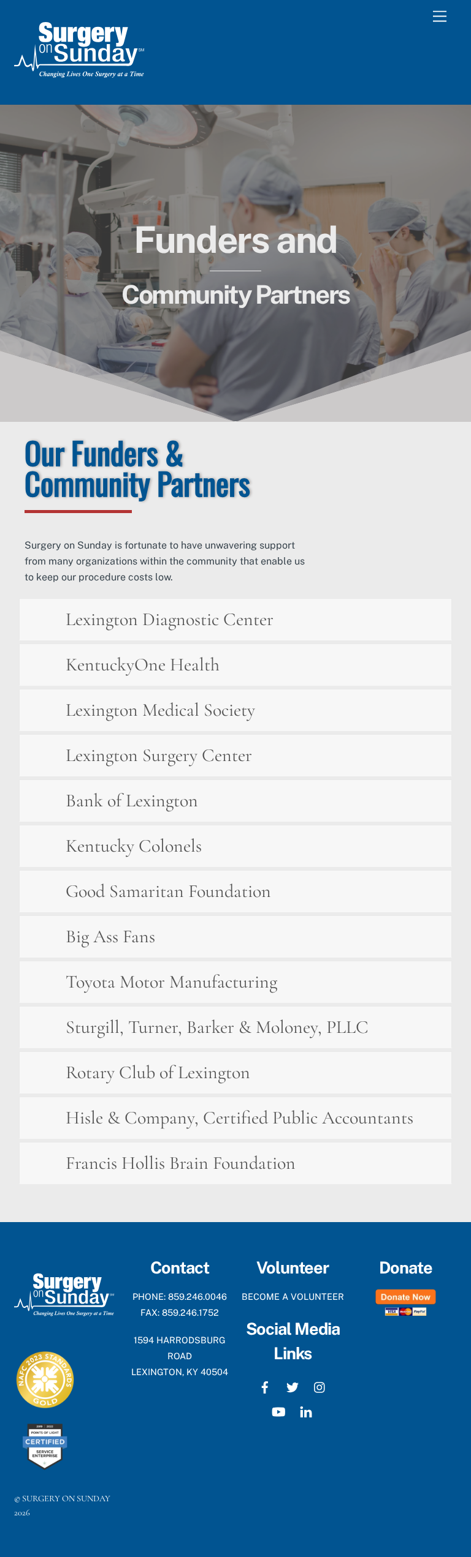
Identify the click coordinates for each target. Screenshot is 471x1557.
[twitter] (292, 1386)
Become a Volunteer (293, 1296)
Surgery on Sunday (66, 1498)
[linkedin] (306, 1410)
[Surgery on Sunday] (79, 82)
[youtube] (278, 1410)
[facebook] (265, 1386)
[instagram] (320, 1386)
